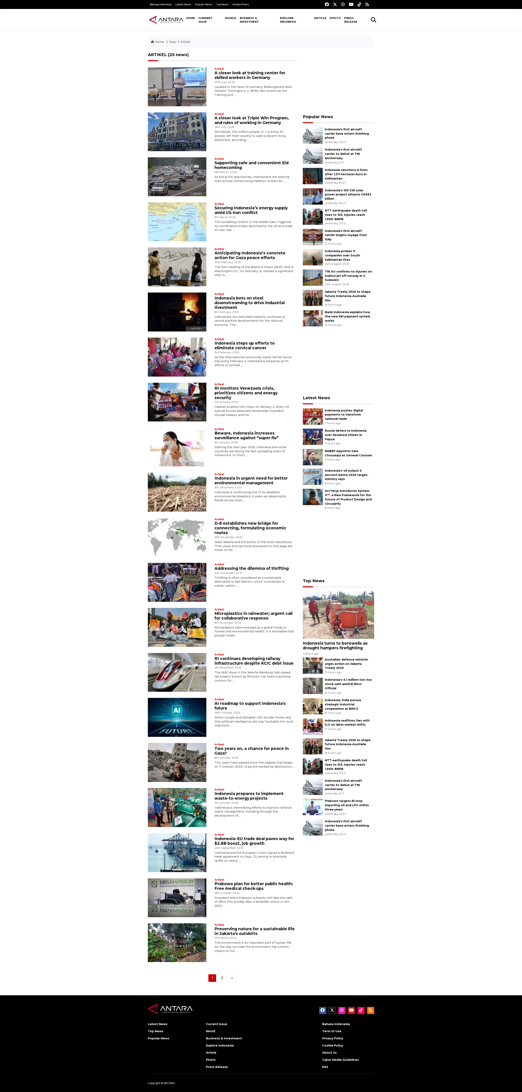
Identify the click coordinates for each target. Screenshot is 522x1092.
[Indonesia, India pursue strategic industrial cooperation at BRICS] (313, 706)
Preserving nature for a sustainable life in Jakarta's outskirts (255, 931)
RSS (325, 1067)
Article (320, 18)
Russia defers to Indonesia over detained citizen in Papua (345, 435)
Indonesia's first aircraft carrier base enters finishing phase (347, 133)
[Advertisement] (338, 80)
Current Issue (205, 19)
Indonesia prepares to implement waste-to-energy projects (249, 796)
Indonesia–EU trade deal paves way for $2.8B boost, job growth (254, 841)
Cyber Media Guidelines (340, 1060)
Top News (222, 4)
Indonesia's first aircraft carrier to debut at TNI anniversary (343, 154)
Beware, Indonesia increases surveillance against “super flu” (247, 435)
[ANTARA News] (166, 19)
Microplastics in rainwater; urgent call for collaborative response (253, 616)
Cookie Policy (332, 1045)
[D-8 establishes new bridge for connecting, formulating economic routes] (177, 537)
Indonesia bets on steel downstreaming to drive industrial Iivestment (250, 303)
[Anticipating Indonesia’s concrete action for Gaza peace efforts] (177, 267)
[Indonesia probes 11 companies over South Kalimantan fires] (313, 257)
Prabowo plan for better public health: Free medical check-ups (254, 886)
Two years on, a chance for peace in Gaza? (252, 751)
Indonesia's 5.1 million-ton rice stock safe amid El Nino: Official (348, 684)
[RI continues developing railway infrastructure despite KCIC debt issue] (177, 672)
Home (190, 18)
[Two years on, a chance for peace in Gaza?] (177, 762)
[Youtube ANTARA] (351, 4)
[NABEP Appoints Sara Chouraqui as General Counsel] (313, 457)
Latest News (183, 4)
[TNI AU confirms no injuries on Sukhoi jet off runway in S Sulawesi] (313, 277)
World (230, 18)
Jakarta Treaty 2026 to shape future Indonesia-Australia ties (348, 296)
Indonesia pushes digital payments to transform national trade (344, 415)
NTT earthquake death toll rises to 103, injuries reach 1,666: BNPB (346, 215)
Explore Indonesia (288, 19)
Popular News (203, 4)
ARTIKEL (157, 54)
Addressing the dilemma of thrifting (252, 568)
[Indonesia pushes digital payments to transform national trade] (313, 416)
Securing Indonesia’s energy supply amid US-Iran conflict (251, 210)
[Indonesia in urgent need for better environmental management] (177, 492)
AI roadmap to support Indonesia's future (250, 706)
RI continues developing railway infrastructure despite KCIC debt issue (254, 661)
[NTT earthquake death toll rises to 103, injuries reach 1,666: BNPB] (313, 216)
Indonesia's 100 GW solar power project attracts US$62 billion (348, 194)
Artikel (185, 42)
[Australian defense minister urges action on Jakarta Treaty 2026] (313, 665)
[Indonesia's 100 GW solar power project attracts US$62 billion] (313, 196)
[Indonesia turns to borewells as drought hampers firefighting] (338, 615)
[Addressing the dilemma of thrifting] (177, 582)
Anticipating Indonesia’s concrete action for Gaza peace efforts (250, 255)
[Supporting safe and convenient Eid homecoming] (177, 176)
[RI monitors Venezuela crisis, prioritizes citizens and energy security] (177, 402)
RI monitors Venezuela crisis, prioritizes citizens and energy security (246, 393)
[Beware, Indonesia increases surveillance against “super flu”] (177, 447)
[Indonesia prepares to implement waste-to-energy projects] (177, 807)
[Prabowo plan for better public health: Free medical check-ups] (177, 897)
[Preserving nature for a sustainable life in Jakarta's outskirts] (177, 942)
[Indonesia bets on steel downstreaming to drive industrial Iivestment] (177, 312)
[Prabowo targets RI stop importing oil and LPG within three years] (313, 807)
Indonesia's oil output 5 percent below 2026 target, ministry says (346, 475)
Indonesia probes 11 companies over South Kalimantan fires (342, 255)
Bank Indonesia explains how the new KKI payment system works (347, 316)
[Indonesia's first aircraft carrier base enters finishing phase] (313, 135)
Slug (172, 42)
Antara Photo (240, 4)
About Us (329, 1052)
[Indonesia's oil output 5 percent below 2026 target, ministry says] (313, 476)
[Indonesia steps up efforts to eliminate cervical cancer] (177, 357)
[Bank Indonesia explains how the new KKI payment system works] (313, 318)
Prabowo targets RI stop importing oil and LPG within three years (347, 805)
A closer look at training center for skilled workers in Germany (250, 75)
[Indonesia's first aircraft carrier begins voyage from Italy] (313, 237)
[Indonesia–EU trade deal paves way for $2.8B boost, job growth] (177, 852)
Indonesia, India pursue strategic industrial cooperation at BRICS (343, 704)
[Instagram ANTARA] (343, 4)
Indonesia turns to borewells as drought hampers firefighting (335, 645)
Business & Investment (249, 19)
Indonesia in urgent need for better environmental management (251, 480)
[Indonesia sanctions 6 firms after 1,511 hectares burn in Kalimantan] (313, 176)
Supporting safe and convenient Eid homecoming (252, 165)
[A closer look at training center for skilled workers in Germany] (177, 86)
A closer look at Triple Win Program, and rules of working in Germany (252, 120)
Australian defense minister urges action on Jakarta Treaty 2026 (346, 664)
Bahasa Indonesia (160, 4)
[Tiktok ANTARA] (359, 4)
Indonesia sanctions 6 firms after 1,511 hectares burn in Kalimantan (346, 174)
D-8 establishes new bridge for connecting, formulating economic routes (250, 528)
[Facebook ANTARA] (327, 4)
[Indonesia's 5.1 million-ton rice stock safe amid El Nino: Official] (313, 686)
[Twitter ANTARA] (335, 4)
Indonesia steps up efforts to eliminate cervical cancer (245, 345)
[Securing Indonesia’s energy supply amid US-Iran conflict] (177, 222)
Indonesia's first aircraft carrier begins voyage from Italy (346, 235)
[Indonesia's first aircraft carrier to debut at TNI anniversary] (313, 155)
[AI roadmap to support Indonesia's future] (177, 717)
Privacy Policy (332, 1038)
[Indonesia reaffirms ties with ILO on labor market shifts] (313, 726)
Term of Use (331, 1031)
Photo (335, 18)
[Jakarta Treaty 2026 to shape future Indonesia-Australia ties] (313, 298)
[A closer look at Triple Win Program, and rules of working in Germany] (177, 131)
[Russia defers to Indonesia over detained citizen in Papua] (313, 436)
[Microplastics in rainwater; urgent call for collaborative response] (177, 627)
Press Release (350, 19)
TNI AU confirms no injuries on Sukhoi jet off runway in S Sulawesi (348, 276)
